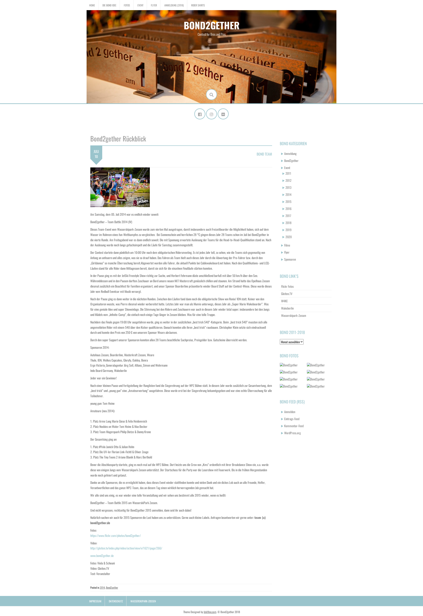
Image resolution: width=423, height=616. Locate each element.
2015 (288, 201)
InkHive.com (210, 612)
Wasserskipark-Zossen (293, 315)
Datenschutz (116, 601)
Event (140, 5)
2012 (288, 180)
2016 (288, 208)
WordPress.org (292, 432)
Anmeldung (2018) (174, 5)
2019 (288, 229)
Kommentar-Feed (294, 425)
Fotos (127, 5)
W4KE (284, 301)
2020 (289, 236)
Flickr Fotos (287, 286)
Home (92, 5)
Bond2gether (112, 587)
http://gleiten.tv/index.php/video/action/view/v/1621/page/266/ (126, 548)
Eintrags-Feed (291, 418)
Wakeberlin (287, 308)
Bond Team (264, 154)
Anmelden (289, 411)
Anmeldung (290, 153)
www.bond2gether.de (102, 555)
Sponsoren (290, 259)
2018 (288, 222)
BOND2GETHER (211, 25)
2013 (288, 187)
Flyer (154, 5)
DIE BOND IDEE (109, 5)
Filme (287, 245)
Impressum (95, 601)
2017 (288, 215)
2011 (288, 173)
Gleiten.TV (286, 293)
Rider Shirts (198, 5)
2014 (102, 587)
